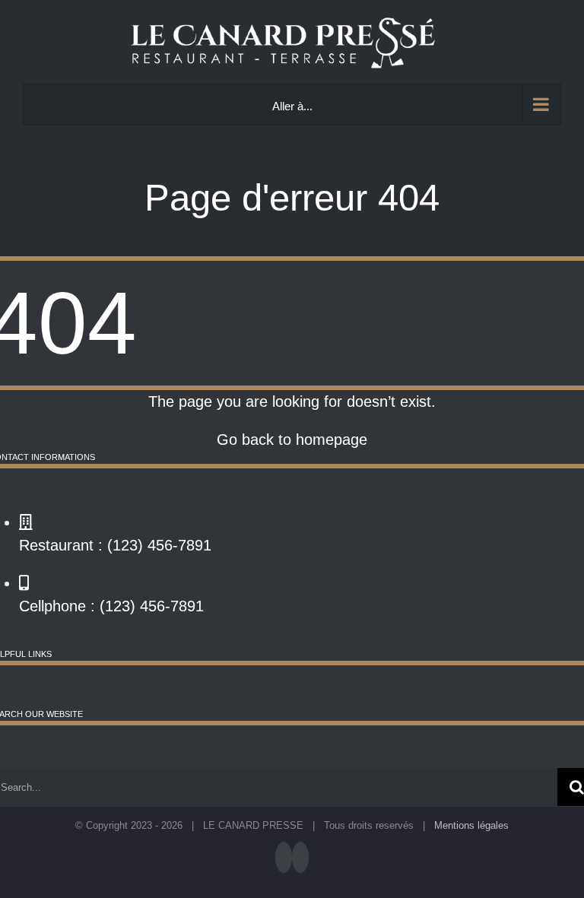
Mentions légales (471, 825)
